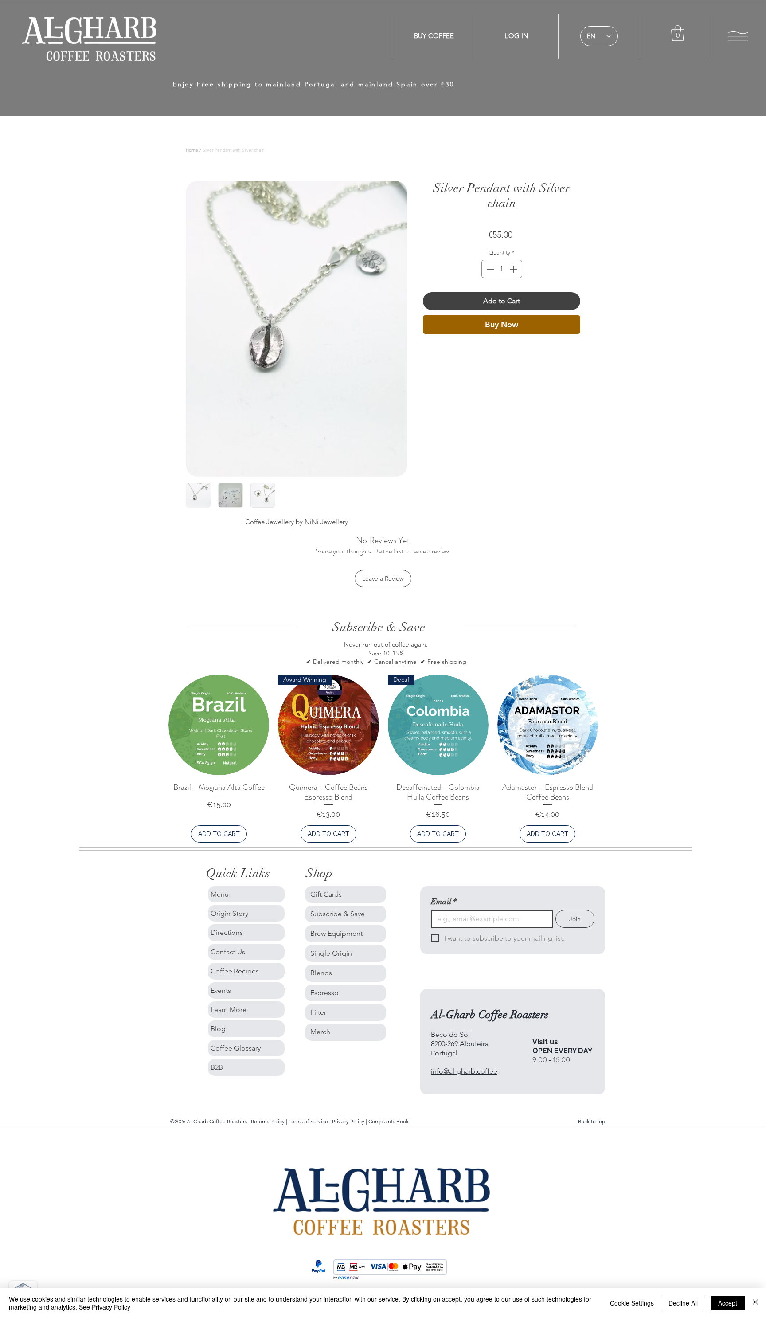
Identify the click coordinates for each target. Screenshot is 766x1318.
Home (192, 150)
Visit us (545, 1042)
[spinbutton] (502, 269)
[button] (677, 33)
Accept (727, 1302)
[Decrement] (489, 269)
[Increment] (514, 269)
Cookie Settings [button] (632, 1302)
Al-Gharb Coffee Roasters (490, 1014)
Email (444, 901)
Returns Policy (268, 1121)
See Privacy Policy (104, 1306)
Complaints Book (388, 1121)
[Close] (755, 1303)
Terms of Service (309, 1121)
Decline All (683, 1302)
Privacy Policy (348, 1121)
